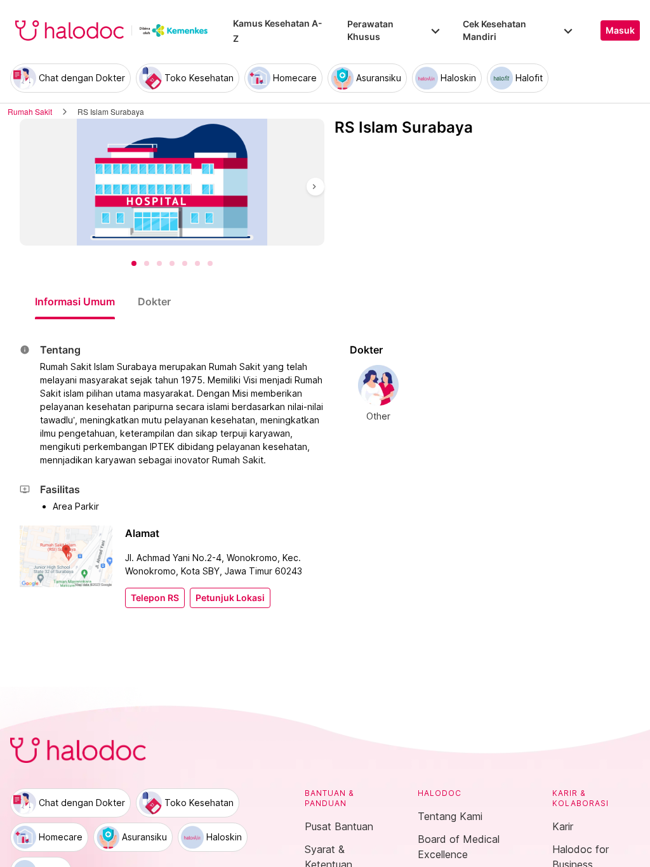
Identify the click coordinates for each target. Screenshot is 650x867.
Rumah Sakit (30, 111)
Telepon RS (155, 598)
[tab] (75, 301)
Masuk (620, 30)
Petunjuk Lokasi (230, 598)
